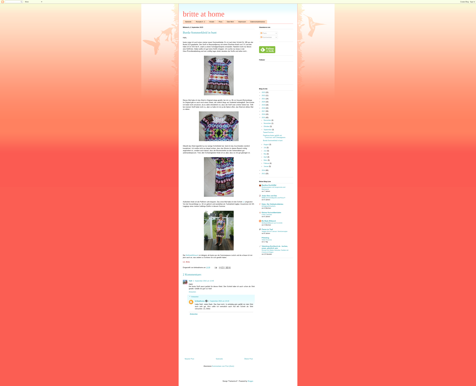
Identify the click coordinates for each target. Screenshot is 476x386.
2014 (264, 170)
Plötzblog (265, 238)
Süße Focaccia (267, 240)
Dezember (267, 120)
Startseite (188, 22)
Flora (220, 22)
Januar (266, 166)
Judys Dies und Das (269, 196)
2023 (264, 92)
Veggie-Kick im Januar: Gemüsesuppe (274, 231)
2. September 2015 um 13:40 (203, 281)
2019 (264, 105)
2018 (264, 108)
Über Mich (230, 22)
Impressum (242, 22)
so (243, 202)
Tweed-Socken (268, 132)
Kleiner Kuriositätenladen (271, 212)
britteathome (200, 301)
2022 (264, 95)
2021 (264, 99)
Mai (265, 154)
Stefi (190, 281)
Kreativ (211, 22)
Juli (265, 148)
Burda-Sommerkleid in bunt (273, 140)
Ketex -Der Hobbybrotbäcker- (273, 204)
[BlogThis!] (222, 267)
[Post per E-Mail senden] (215, 267)
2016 (264, 114)
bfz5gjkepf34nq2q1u (269, 206)
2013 (264, 173)
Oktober (267, 126)
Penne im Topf (267, 229)
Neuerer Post (189, 359)
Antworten (192, 292)
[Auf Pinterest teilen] (229, 267)
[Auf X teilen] (225, 267)
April (265, 157)
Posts (264, 33)
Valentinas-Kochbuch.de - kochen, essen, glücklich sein (275, 247)
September (268, 130)
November (267, 123)
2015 (264, 117)
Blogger (250, 381)
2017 (264, 111)
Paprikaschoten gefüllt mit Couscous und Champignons (274, 136)
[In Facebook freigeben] (227, 267)
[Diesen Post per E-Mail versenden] (220, 267)
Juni (265, 151)
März (266, 160)
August (266, 144)
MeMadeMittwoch (192, 255)
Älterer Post (248, 359)
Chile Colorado (267, 214)
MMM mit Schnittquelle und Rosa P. (273, 198)
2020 (264, 102)
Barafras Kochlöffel (269, 185)
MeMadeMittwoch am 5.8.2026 (272, 223)
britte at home (203, 14)
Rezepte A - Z (200, 22)
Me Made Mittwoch (269, 221)
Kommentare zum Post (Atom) (223, 366)
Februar (267, 163)
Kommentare (267, 37)
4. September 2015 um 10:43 (218, 301)
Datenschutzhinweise (257, 22)
